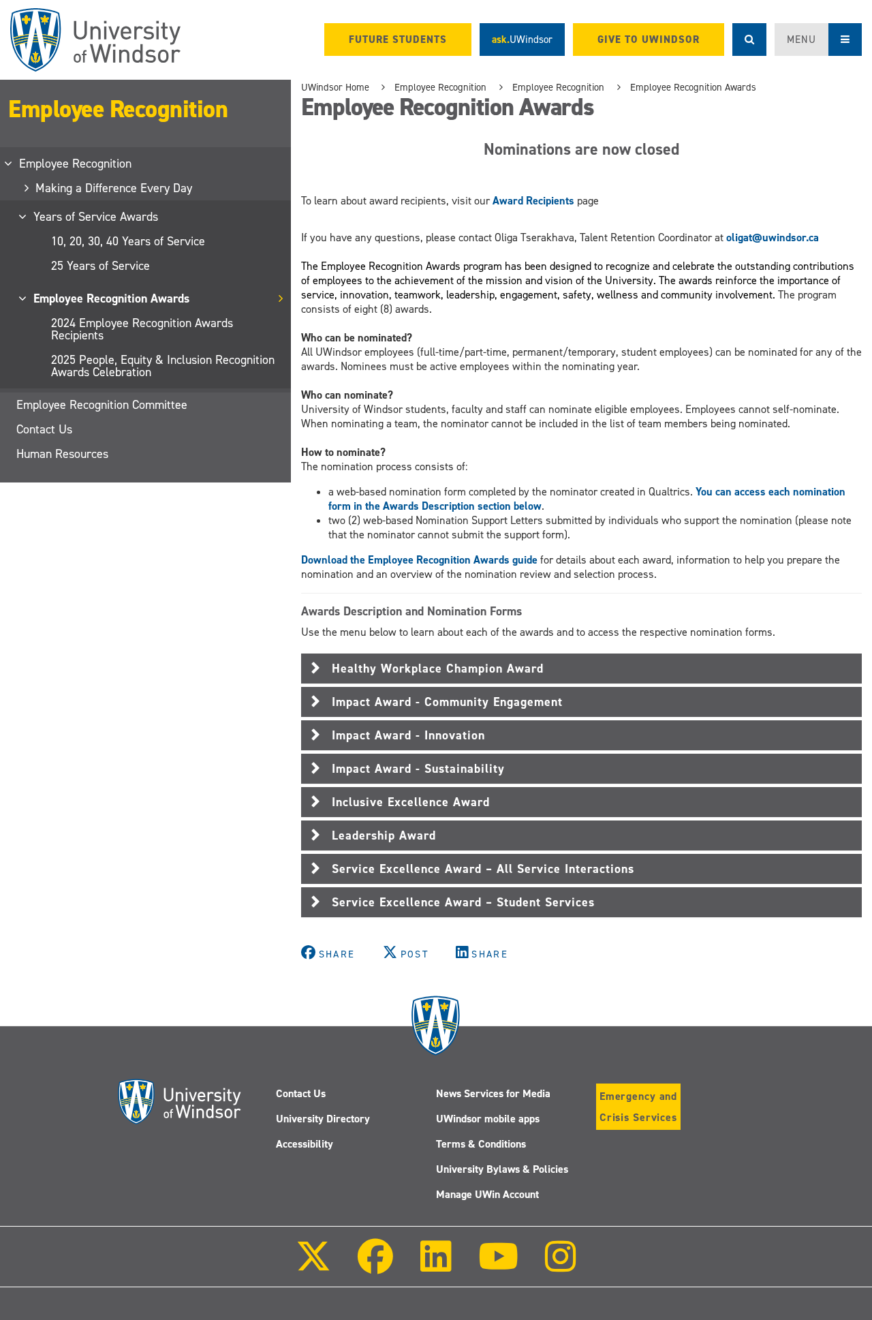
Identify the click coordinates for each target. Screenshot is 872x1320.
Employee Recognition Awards (112, 298)
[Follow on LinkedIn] (435, 1266)
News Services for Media (493, 1093)
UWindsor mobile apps (488, 1118)
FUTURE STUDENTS (398, 39)
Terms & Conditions (481, 1144)
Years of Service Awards (96, 217)
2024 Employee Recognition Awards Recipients (142, 329)
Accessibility (304, 1144)
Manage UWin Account (487, 1194)
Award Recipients (533, 201)
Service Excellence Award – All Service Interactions (483, 869)
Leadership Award (384, 835)
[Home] (95, 40)
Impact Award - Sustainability (418, 769)
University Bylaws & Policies (502, 1169)
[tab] (581, 669)
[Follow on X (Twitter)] (313, 1266)
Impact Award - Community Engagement (447, 702)
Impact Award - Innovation (408, 735)
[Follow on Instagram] (561, 1266)
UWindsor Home (335, 87)
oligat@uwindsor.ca (772, 237)
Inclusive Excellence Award (411, 802)
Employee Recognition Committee (101, 405)
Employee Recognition (118, 109)
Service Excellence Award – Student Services (463, 902)
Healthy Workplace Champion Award (438, 668)
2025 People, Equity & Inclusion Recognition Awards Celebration (163, 366)
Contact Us (44, 429)
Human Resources (62, 454)
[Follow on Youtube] (498, 1266)
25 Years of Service (100, 266)
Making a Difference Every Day (114, 188)
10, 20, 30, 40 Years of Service (128, 241)
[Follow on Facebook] (375, 1266)
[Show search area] (749, 39)
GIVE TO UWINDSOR (648, 39)
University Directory (323, 1118)
